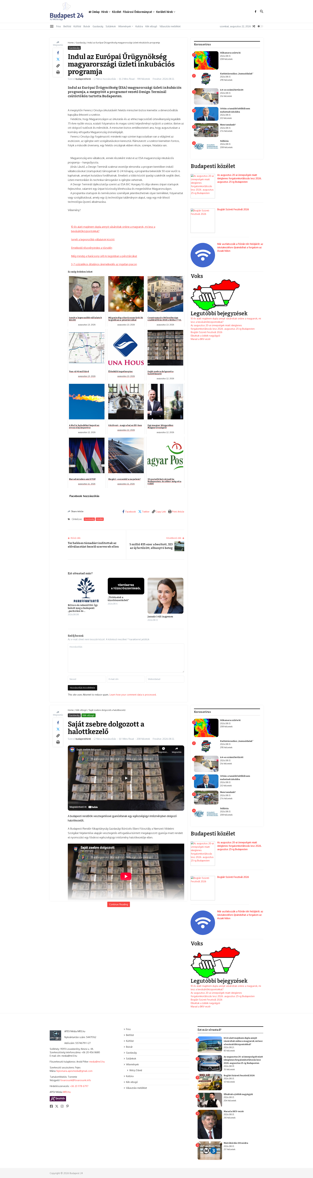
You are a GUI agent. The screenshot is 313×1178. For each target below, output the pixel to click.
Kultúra (139, 26)
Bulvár (86, 26)
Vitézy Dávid (135, 1070)
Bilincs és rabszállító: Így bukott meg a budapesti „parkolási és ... (83, 608)
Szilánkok (111, 26)
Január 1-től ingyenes (160, 616)
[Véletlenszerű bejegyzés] (254, 26)
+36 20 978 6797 (79, 1086)
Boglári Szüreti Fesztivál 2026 (233, 209)
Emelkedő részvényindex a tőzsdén (91, 247)
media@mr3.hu (97, 1061)
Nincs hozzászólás (106, 78)
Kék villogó (151, 26)
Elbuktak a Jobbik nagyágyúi (205, 335)
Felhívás (224, 141)
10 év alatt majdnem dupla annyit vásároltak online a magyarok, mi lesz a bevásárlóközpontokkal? (243, 1041)
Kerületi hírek (164, 12)
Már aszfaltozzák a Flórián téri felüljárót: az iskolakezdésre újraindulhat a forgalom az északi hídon (240, 247)
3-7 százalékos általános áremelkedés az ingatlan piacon (104, 264)
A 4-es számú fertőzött (231, 90)
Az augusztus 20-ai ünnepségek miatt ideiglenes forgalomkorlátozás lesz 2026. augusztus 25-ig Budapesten (239, 178)
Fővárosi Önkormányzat (137, 12)
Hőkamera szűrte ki (230, 53)
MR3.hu (67, 1092)
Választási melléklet (170, 26)
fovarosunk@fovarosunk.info (75, 1080)
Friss (58, 26)
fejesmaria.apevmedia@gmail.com (74, 1071)
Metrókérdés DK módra (236, 1143)
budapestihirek (83, 78)
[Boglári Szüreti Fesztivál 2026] (203, 220)
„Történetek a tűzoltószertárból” (118, 599)
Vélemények (124, 26)
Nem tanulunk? (228, 124)
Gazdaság (98, 26)
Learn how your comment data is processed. (133, 694)
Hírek (104, 12)
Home (71, 42)
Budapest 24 (67, 15)
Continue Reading (118, 904)
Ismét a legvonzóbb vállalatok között (93, 239)
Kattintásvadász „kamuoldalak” (236, 73)
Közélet (116, 12)
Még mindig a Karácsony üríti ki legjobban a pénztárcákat (104, 256)
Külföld (77, 26)
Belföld (67, 26)
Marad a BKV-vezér (201, 339)
